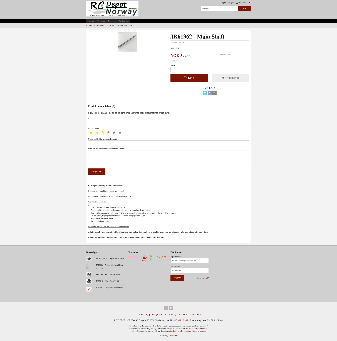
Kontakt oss (124, 21)
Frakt (141, 314)
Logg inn (112, 21)
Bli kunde (101, 21)
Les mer (176, 331)
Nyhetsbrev (195, 314)
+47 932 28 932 (180, 320)
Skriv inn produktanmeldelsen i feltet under (106, 149)
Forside (91, 21)
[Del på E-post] (214, 93)
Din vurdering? (94, 128)
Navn (90, 118)
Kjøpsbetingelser (154, 314)
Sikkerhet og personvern (176, 314)
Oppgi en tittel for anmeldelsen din (102, 139)
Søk (244, 8)
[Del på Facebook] (210, 93)
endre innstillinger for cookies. (195, 331)
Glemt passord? (203, 278)
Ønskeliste (232, 77)
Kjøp (191, 77)
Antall (172, 65)
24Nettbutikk (173, 336)
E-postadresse (176, 257)
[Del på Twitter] (205, 93)
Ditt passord (175, 266)
